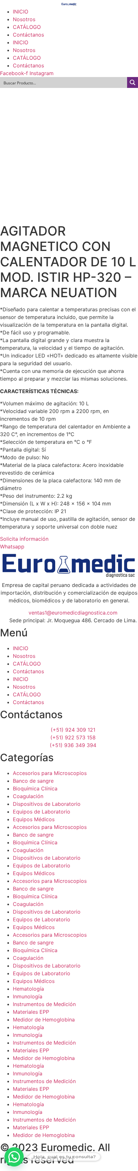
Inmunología (27, 996)
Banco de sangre (33, 781)
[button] (14, 1157)
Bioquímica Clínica (35, 788)
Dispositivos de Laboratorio (47, 804)
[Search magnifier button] (132, 82)
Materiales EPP (31, 1012)
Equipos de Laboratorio (41, 811)
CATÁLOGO (27, 27)
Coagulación (28, 796)
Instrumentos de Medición (44, 1004)
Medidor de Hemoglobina (44, 1019)
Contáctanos (28, 34)
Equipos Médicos (34, 819)
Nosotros (24, 19)
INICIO (20, 11)
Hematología (28, 989)
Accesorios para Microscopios (50, 773)
